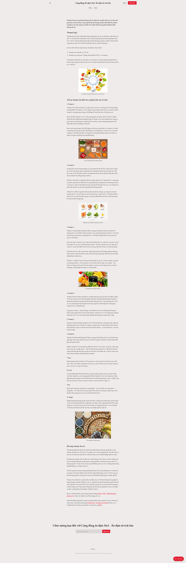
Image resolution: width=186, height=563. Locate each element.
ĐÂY (100, 505)
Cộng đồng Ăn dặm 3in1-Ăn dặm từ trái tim (93, 3)
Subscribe (132, 3)
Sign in (124, 3)
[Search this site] (50, 3)
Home (90, 8)
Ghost (110, 553)
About (95, 8)
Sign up (93, 549)
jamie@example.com (93, 531)
